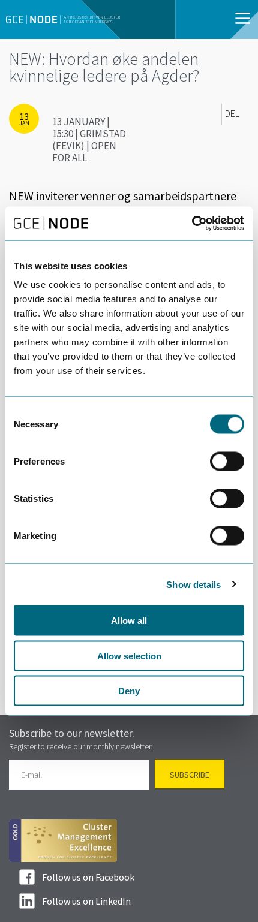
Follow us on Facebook (88, 877)
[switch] (227, 461)
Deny (129, 691)
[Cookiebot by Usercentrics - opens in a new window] (191, 223)
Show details (193, 584)
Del (232, 114)
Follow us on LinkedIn (86, 901)
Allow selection (129, 655)
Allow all (129, 621)
